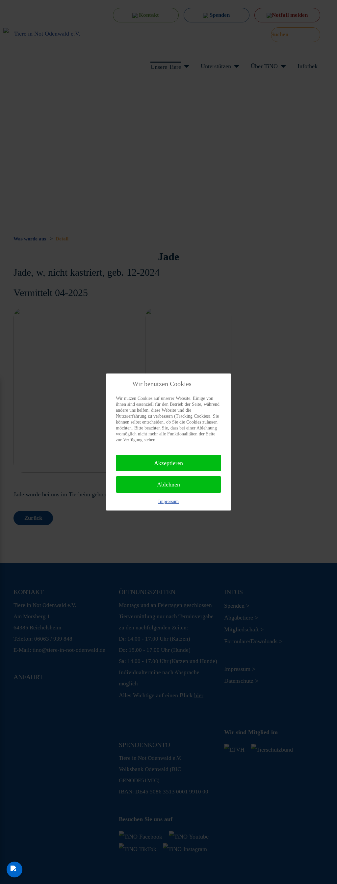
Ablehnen (168, 484)
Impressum (168, 501)
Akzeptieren (168, 463)
